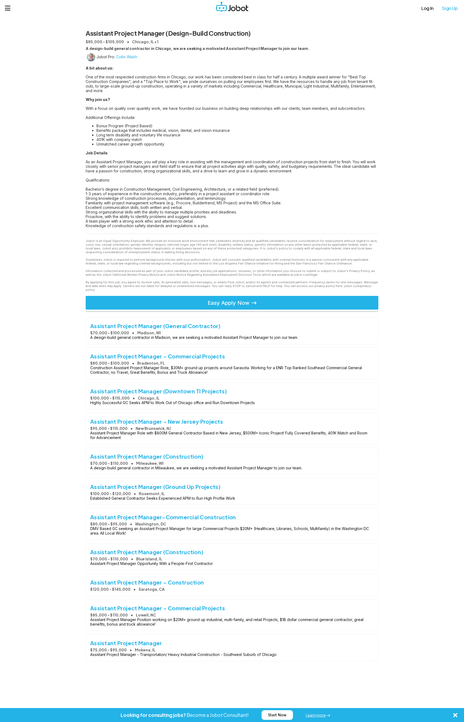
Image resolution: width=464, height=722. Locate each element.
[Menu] (7, 8)
